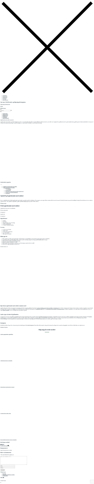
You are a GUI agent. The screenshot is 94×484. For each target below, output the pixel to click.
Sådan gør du (8, 190)
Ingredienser (5, 99)
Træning (4, 98)
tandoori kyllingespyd (41, 308)
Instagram (8, 193)
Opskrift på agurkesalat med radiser (10, 186)
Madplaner (5, 97)
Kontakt (4, 473)
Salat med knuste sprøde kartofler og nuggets (7, 387)
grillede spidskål (6, 310)
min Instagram (30, 325)
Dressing (9, 189)
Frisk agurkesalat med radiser (9, 187)
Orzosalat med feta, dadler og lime (5, 413)
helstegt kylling (49, 308)
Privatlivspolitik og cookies (9, 474)
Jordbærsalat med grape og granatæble (6, 360)
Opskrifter (5, 95)
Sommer (2, 327)
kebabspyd (56, 308)
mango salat (38, 317)
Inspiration (5, 96)
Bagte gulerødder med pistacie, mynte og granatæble (8, 439)
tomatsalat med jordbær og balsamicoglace (55, 309)
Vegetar (6, 327)
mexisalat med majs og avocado (45, 316)
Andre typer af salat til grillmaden (12, 192)
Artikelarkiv (5, 475)
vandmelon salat (39, 309)
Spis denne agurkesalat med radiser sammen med (15, 191)
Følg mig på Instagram (5, 104)
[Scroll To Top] (0, 482)
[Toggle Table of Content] (1, 184)
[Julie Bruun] (3, 108)
